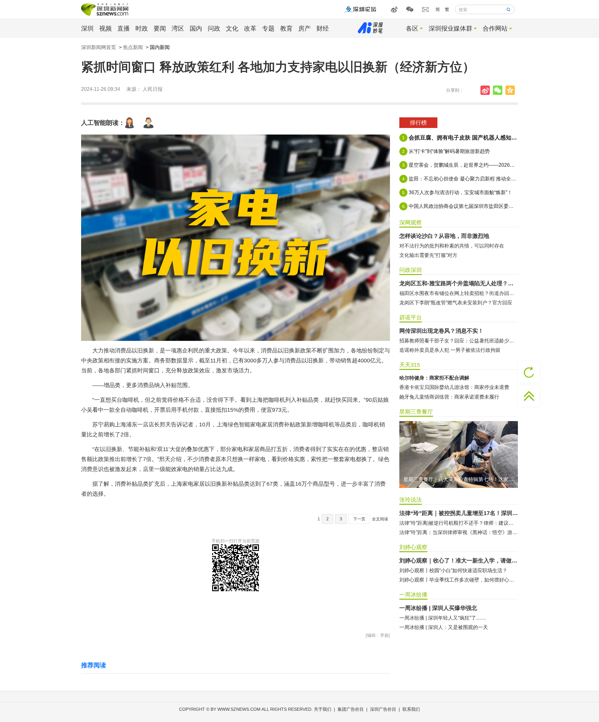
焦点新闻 (133, 47)
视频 (105, 28)
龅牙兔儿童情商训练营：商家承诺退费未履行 (449, 397)
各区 (412, 28)
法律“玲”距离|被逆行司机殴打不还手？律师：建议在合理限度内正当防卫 (458, 523)
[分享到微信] (499, 90)
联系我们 (411, 709)
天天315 (409, 365)
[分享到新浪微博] (486, 90)
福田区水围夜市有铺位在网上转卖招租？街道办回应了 (458, 293)
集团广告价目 (351, 709)
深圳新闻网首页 (98, 47)
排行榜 (418, 123)
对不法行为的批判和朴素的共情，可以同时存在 (451, 245)
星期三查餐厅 (416, 412)
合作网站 (495, 28)
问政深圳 (410, 270)
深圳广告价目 (383, 709)
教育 (286, 28)
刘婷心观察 (413, 547)
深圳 (87, 28)
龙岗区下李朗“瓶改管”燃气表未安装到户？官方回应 (455, 302)
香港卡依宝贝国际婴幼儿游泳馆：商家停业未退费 (454, 387)
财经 (322, 28)
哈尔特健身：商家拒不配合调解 (434, 378)
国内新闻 (160, 47)
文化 (232, 28)
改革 (250, 28)
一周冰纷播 (413, 595)
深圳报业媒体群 (450, 28)
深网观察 (410, 222)
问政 (214, 28)
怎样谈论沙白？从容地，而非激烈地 (444, 236)
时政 (141, 28)
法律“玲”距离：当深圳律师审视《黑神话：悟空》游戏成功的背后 (458, 532)
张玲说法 (410, 500)
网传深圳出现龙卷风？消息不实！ (441, 331)
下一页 (359, 519)
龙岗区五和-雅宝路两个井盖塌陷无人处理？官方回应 (458, 283)
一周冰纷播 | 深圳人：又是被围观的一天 (443, 627)
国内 (196, 28)
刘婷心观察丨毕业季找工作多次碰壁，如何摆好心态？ (458, 579)
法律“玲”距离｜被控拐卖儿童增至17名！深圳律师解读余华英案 (458, 513)
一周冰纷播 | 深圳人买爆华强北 (438, 608)
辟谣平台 (410, 317)
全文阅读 (380, 519)
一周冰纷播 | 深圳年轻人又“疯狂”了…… (442, 618)
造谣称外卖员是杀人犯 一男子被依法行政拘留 (449, 350)
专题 (268, 28)
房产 (304, 28)
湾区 (178, 28)
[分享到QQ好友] (511, 90)
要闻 (159, 28)
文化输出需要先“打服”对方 (428, 255)
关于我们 (322, 709)
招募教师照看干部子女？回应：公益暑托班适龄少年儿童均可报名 (458, 340)
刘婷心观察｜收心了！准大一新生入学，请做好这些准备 (458, 560)
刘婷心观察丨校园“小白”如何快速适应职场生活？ (453, 570)
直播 (123, 28)
